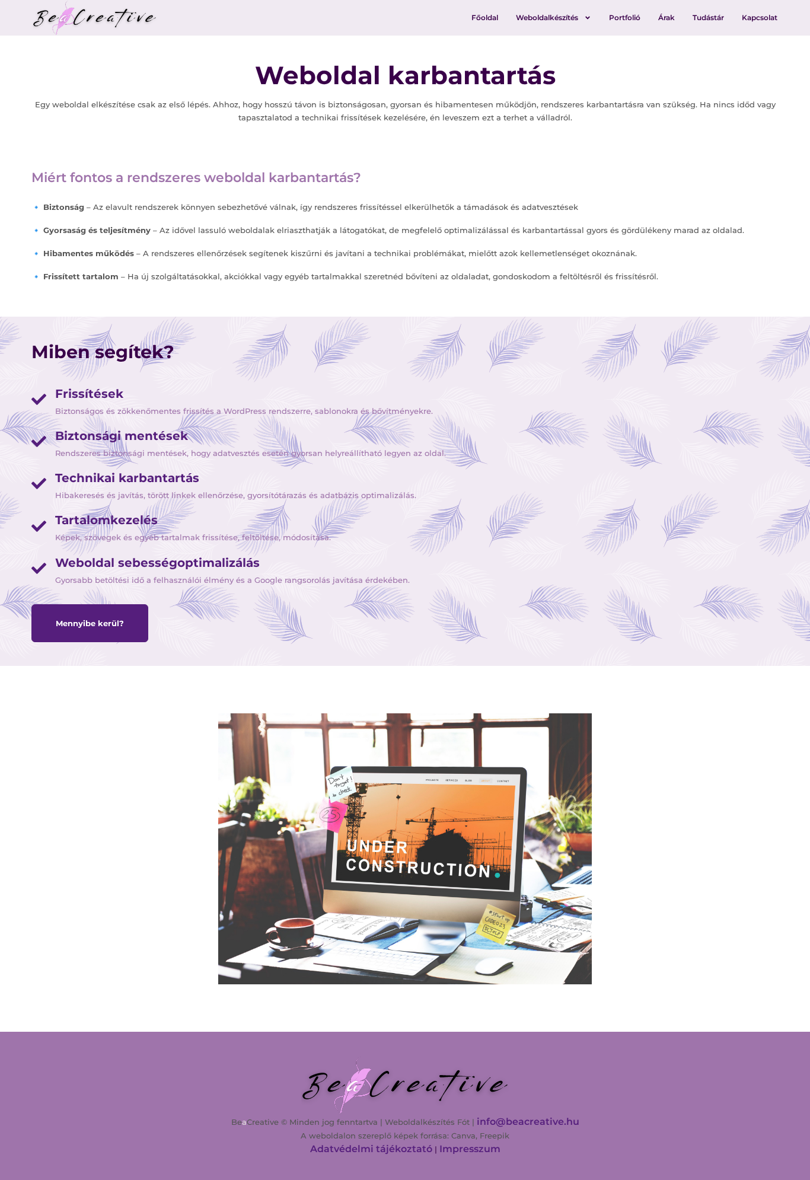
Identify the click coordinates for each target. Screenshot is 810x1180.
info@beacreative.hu (528, 1121)
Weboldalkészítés (547, 17)
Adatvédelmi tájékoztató (371, 1149)
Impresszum (469, 1149)
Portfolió (624, 17)
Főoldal (484, 17)
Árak (666, 17)
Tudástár (708, 17)
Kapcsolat (759, 17)
